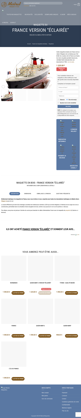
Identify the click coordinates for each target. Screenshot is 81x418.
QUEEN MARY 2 (40, 325)
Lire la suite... (71, 62)
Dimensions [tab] (27, 193)
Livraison (64, 395)
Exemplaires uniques (51, 14)
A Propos (5, 22)
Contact (13, 22)
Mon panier (45, 395)
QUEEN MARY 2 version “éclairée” (40, 283)
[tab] (63, 193)
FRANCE (13, 325)
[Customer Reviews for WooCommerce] (77, 234)
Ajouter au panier (18, 293)
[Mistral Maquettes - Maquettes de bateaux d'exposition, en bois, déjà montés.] (11, 4)
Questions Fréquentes (63, 193)
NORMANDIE (13, 283)
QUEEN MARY (67, 325)
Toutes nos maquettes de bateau (39, 43)
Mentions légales (67, 408)
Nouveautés (29, 14)
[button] (77, 4)
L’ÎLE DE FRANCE (14, 368)
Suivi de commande (47, 398)
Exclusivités (39, 14)
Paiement (64, 392)
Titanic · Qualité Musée (67, 283)
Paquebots (51, 43)
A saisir (62, 14)
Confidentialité (66, 405)
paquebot (68, 210)
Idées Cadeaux (71, 14)
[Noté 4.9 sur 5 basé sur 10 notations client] (68, 65)
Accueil (29, 43)
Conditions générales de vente (70, 402)
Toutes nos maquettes (14, 14)
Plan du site (65, 411)
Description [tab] (15, 193)
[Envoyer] (61, 3)
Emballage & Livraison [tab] (44, 193)
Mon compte (45, 392)
